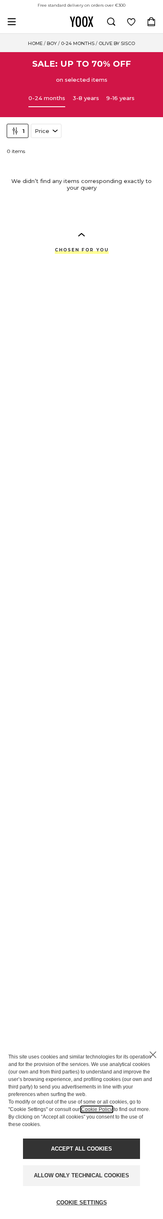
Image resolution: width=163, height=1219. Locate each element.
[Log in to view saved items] (131, 21)
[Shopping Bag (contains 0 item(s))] (151, 21)
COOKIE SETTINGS (81, 1202)
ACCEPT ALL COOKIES (81, 1149)
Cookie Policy (96, 1109)
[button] (81, 234)
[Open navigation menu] (11, 21)
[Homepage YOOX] (81, 21)
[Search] (111, 21)
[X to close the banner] (153, 1054)
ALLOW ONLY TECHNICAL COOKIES (81, 1175)
